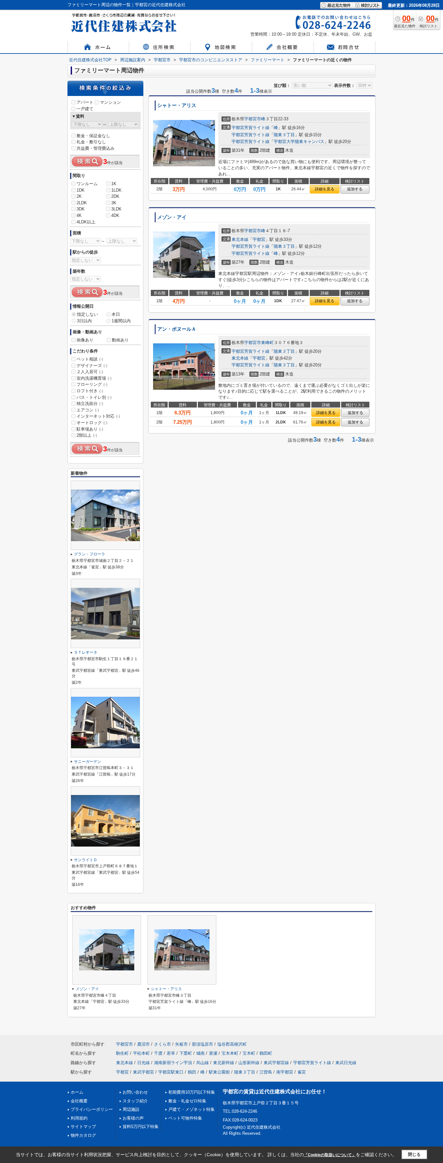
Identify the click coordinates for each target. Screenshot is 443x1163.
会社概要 (79, 1100)
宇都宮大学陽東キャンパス (299, 141)
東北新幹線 (223, 1062)
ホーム (77, 1092)
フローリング (92, 384)
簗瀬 (213, 1053)
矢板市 (181, 1044)
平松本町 (141, 1053)
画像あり (85, 340)
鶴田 (192, 1072)
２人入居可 (90, 371)
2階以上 (87, 435)
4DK (115, 215)
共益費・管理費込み (95, 148)
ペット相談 (90, 359)
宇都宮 (259, 239)
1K (113, 183)
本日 (116, 314)
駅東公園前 (219, 1072)
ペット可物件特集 (185, 1118)
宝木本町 (230, 1053)
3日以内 (84, 320)
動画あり (120, 340)
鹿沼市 (143, 1044)
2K (79, 196)
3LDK (116, 209)
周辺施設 (131, 1109)
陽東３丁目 (284, 134)
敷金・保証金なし (93, 135)
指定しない (87, 314)
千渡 (158, 1053)
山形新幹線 (248, 1062)
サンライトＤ (85, 860)
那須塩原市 (202, 1044)
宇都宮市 (252, 118)
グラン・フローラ (89, 554)
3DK (81, 209)
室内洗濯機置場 (94, 378)
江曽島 (265, 1072)
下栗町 (185, 1053)
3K (113, 202)
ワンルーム (87, 183)
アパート (85, 102)
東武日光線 (345, 1062)
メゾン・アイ (171, 217)
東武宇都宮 (143, 1072)
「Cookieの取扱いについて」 (330, 1155)
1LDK (116, 190)
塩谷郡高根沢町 (232, 1044)
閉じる (414, 1154)
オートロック (92, 422)
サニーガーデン (87, 761)
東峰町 (267, 342)
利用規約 (79, 1118)
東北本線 (240, 239)
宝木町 (249, 1053)
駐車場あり (90, 429)
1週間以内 (121, 320)
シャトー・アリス (176, 105)
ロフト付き (90, 390)
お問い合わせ (135, 1092)
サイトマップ (83, 1126)
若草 (171, 1053)
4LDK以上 (86, 222)
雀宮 (301, 1072)
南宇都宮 (284, 1072)
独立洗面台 (90, 403)
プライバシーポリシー (92, 1109)
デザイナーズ (92, 365)
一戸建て (85, 108)
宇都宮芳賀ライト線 (250, 127)
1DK (81, 190)
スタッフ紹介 (135, 1100)
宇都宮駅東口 (171, 1072)
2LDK (82, 202)
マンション (110, 102)
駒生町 (122, 1053)
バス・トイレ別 (94, 397)
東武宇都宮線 (276, 1062)
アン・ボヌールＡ (176, 329)
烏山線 (202, 1062)
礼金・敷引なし (91, 141)
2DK (115, 196)
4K (79, 215)
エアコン (88, 410)
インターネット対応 (98, 416)
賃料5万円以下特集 (141, 1126)
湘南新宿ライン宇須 (173, 1062)
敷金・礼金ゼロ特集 (187, 1100)
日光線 (143, 1062)
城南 (200, 1053)
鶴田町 (265, 1053)
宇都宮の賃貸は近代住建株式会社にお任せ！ (275, 1091)
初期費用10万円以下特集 (191, 1092)
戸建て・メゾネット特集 (191, 1109)
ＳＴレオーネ (85, 652)
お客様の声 (133, 1118)
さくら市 (162, 1044)
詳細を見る (324, 189)
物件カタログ (83, 1135)
